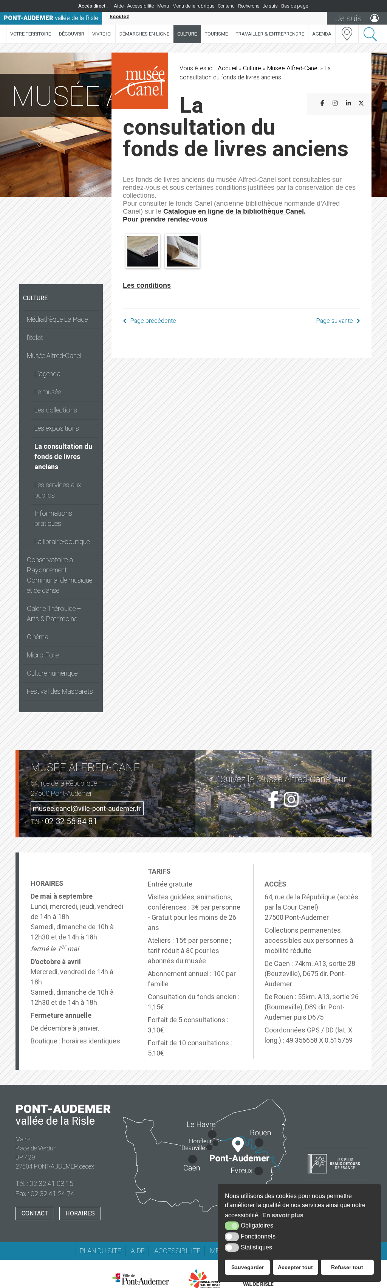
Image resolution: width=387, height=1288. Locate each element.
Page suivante (334, 320)
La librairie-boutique (62, 542)
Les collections (55, 410)
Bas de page (294, 6)
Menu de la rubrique (193, 6)
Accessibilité (140, 6)
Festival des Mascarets (60, 692)
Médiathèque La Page (57, 320)
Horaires (80, 1213)
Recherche (248, 6)
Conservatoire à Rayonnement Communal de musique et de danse (59, 575)
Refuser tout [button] (347, 1267)
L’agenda (47, 374)
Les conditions (147, 285)
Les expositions (56, 428)
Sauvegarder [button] (247, 1267)
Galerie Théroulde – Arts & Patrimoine (54, 614)
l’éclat (35, 338)
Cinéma (37, 637)
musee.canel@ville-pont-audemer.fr (87, 809)
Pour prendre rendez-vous (165, 219)
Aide (119, 6)
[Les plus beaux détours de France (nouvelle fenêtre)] (334, 1174)
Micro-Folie (43, 655)
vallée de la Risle (51, 18)
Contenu (226, 6)
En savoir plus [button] (282, 1215)
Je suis (270, 6)
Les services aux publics (57, 490)
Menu (163, 6)
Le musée (47, 392)
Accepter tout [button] (295, 1267)
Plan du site (100, 1251)
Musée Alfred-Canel (54, 356)
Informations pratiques (53, 518)
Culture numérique (52, 673)
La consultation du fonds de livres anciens (63, 457)
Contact (35, 1213)
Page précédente (153, 320)
